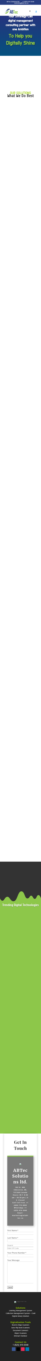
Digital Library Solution (20, 1316)
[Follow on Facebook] (13, 1349)
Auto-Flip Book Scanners (20, 1328)
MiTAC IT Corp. (20, 832)
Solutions (20, 865)
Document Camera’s (20, 1330)
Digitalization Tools (20, 1322)
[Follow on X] (18, 1349)
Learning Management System (20, 1310)
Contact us (20, 877)
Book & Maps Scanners (20, 1325)
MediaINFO (20, 269)
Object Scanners (20, 1333)
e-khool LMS (20, 336)
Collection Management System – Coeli (20, 1313)
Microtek (20, 382)
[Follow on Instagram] (23, 1349)
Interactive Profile (22, 56)
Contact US (20, 67)
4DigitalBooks (20, 623)
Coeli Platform (20, 203)
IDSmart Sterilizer (20, 1336)
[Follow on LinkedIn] (27, 1349)
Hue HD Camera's (20, 417)
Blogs (21, 79)
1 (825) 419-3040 (20, 1344)
